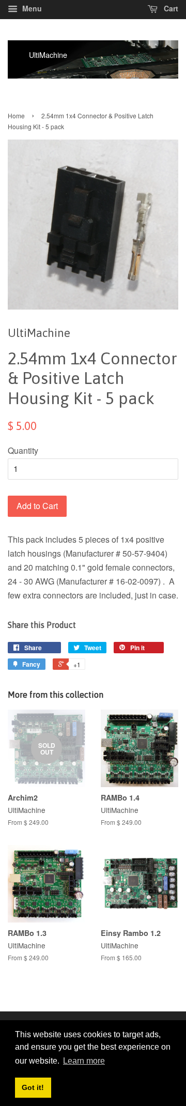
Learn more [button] (84, 1060)
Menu (31, 8)
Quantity (23, 450)
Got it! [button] (33, 1087)
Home (16, 115)
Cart (170, 8)
